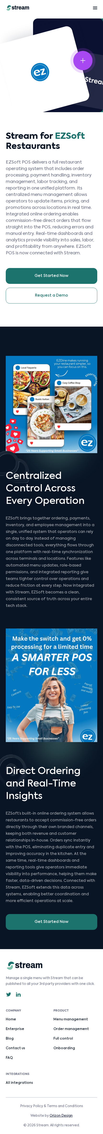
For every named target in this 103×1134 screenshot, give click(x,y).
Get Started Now (51, 276)
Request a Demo (51, 296)
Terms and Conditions (65, 1106)
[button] (95, 8)
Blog (10, 1038)
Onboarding (64, 1048)
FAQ (9, 1058)
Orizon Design (61, 1115)
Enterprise (15, 1029)
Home (11, 1019)
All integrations (19, 1083)
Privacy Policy (31, 1106)
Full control (63, 1038)
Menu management (70, 1019)
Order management (71, 1029)
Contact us (15, 1048)
